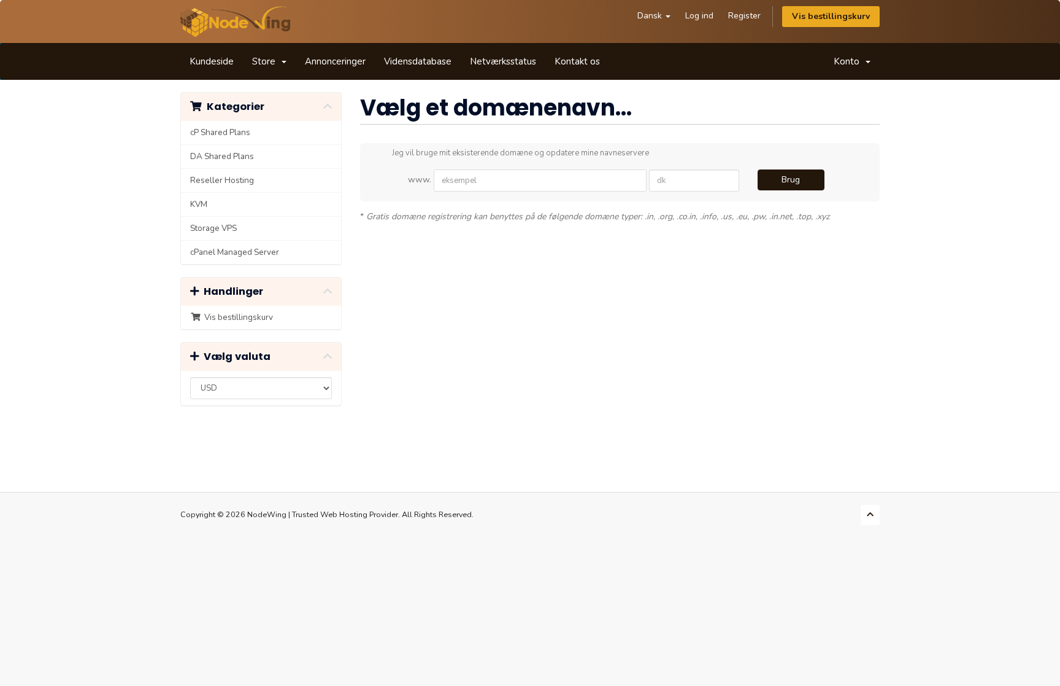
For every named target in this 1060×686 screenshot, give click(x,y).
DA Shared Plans (222, 156)
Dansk (650, 15)
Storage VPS (213, 228)
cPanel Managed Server (234, 252)
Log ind (699, 15)
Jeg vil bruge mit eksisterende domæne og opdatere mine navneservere (520, 152)
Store (266, 61)
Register (744, 15)
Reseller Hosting (222, 180)
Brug (791, 179)
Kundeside (212, 61)
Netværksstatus (503, 61)
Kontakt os (577, 61)
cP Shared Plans (220, 132)
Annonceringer (335, 61)
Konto (849, 61)
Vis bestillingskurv (831, 16)
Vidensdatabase (417, 61)
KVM (198, 204)
